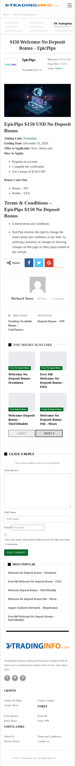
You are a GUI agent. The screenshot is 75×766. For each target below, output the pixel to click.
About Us (9, 736)
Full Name (10, 512)
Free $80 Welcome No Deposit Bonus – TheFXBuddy (31, 618)
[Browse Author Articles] (37, 285)
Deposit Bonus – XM (51, 321)
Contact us (43, 741)
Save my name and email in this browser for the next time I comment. (37, 541)
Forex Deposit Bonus (18, 409)
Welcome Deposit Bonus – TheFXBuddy (32, 590)
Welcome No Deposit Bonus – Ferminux (32, 572)
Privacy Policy (12, 741)
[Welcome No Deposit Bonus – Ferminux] (21, 360)
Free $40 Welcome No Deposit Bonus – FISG (34, 581)
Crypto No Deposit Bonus (51, 409)
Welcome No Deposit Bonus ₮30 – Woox (32, 599)
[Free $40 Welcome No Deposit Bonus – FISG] (53, 360)
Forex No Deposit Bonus (19, 368)
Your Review (11, 470)
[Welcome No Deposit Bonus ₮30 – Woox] (53, 402)
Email (7, 527)
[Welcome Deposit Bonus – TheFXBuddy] (21, 402)
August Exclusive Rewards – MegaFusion (33, 607)
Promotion (30, 138)
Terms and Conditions (49, 736)
